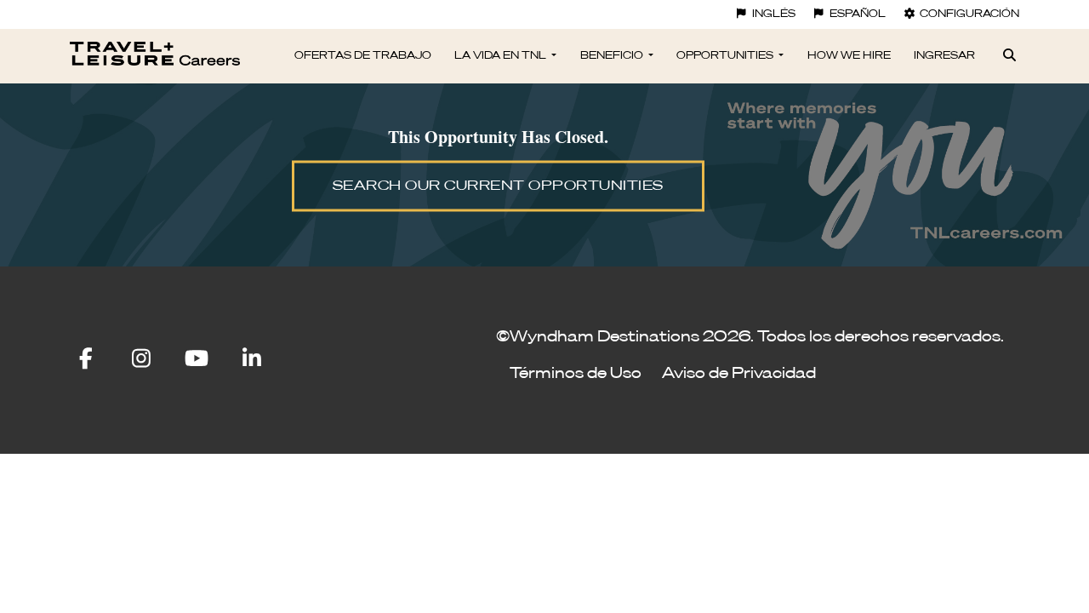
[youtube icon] (210, 359)
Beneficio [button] (613, 56)
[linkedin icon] (252, 359)
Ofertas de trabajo (362, 56)
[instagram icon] (154, 359)
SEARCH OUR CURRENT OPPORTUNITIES (498, 186)
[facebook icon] (98, 359)
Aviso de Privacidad (739, 373)
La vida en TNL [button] (501, 56)
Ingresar (944, 56)
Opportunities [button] (726, 56)
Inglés (773, 14)
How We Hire (849, 56)
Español (858, 14)
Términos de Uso (575, 373)
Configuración (969, 14)
